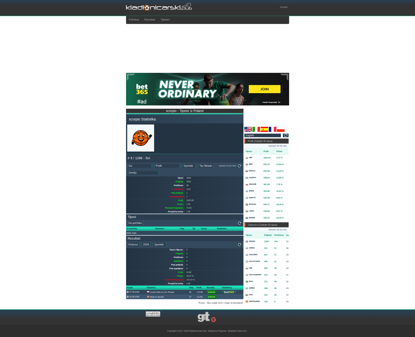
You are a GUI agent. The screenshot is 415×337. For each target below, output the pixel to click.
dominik (252, 184)
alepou (252, 241)
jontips (252, 217)
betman (252, 204)
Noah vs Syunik (157, 297)
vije (250, 157)
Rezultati (149, 19)
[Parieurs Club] (272, 131)
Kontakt (284, 7)
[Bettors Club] (248, 131)
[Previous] (131, 77)
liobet (251, 191)
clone (251, 211)
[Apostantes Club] (264, 131)
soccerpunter (255, 274)
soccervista (254, 261)
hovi (251, 294)
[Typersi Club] (281, 131)
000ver (252, 171)
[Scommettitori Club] (256, 131)
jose (251, 281)
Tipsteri (165, 19)
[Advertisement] (207, 48)
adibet (252, 288)
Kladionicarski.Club (197, 331)
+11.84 (199, 297)
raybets (252, 177)
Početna (134, 19)
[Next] (284, 77)
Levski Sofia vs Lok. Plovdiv (162, 292)
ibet (250, 164)
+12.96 (199, 292)
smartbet (253, 254)
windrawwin (254, 301)
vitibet (252, 248)
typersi (252, 197)
